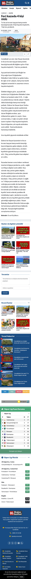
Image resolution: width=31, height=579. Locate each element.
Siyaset (18, 8)
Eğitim (25, 8)
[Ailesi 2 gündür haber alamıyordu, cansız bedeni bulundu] (8, 230)
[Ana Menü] (28, 3)
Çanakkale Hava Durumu (22, 552)
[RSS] (21, 543)
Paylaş (5, 53)
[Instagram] (15, 543)
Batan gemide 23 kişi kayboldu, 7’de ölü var (22, 252)
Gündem (4, 8)
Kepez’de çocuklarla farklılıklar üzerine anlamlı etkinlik (7, 329)
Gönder (5, 293)
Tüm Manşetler (22, 561)
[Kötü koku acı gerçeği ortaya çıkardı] (8, 245)
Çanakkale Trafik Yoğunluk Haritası (22, 557)
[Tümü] (29, 303)
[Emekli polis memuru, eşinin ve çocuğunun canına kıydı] (8, 260)
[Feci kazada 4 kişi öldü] (15, 43)
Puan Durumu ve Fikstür (8, 562)
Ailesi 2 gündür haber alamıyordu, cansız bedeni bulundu (8, 237)
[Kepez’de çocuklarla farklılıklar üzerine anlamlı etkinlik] (8, 322)
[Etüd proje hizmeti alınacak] (8, 309)
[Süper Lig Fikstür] (29, 457)
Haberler (4, 13)
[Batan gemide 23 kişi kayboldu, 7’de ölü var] (23, 245)
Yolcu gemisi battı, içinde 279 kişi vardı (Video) (22, 266)
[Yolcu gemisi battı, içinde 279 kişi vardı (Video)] (23, 260)
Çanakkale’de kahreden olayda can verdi (22, 237)
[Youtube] (18, 543)
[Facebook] (9, 543)
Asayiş (11, 8)
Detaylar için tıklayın (15, 451)
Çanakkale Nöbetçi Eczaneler (8, 552)
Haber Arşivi (21, 567)
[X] (12, 543)
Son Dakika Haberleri (7, 567)
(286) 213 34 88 (16, 533)
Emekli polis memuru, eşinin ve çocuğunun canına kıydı (7, 266)
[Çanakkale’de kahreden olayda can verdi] (23, 230)
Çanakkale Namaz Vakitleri (7, 557)
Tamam (21, 576)
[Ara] (26, 3)
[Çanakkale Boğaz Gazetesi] (7, 3)
